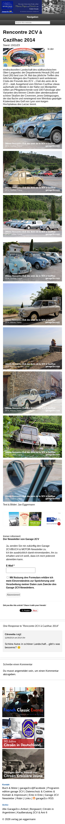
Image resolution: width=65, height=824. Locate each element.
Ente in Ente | (37, 795)
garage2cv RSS (44, 798)
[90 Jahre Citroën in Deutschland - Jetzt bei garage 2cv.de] (23, 747)
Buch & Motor (10, 788)
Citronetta (10, 634)
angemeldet (21, 670)
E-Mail (10, 565)
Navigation (32, 17)
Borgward (35, 809)
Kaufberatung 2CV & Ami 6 (32, 812)
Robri (19, 798)
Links (28, 798)
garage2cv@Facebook (32, 788)
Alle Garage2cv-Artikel (15, 809)
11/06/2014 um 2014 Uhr (15, 638)
